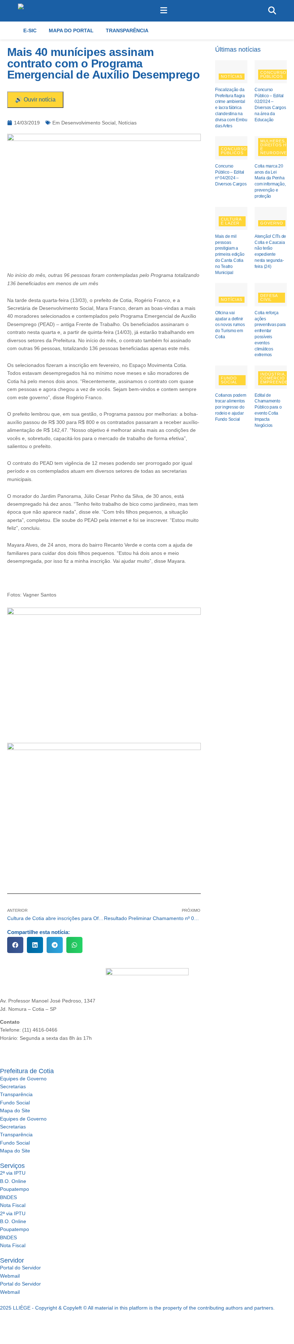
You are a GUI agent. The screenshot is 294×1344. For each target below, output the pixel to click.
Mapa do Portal (71, 30)
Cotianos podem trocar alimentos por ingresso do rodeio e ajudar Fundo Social (230, 407)
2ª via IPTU (12, 1173)
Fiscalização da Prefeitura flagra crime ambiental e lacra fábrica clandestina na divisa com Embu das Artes (231, 107)
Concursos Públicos (274, 74)
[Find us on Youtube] (26, 1324)
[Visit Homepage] (39, 11)
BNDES (8, 1197)
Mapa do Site (15, 1110)
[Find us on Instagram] (13, 1324)
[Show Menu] (163, 11)
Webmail (10, 1276)
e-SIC (30, 30)
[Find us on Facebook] (2, 1324)
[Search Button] (272, 11)
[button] (15, 945)
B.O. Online (13, 1181)
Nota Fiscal (12, 1205)
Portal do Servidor (20, 1267)
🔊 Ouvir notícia (35, 99)
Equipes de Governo (23, 1078)
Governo (271, 223)
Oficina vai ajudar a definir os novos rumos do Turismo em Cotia (230, 324)
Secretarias (13, 1086)
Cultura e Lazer (231, 221)
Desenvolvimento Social (88, 123)
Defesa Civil (269, 297)
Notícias (127, 123)
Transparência (127, 30)
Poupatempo (14, 1189)
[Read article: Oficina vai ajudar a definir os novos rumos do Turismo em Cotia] (231, 294)
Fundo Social (229, 380)
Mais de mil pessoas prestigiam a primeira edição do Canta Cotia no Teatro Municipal (229, 254)
